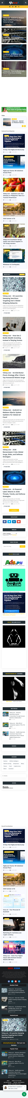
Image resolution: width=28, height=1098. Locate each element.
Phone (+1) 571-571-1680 (16, 1080)
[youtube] (16, 6)
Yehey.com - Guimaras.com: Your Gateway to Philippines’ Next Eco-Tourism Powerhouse (14, 195)
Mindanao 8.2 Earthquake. (11, 264)
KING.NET (9, 622)
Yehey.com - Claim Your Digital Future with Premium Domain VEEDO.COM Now (12, 957)
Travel (10, 766)
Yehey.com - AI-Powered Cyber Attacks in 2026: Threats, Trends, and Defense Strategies (13, 55)
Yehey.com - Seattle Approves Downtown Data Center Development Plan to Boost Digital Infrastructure (17, 734)
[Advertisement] (14, 93)
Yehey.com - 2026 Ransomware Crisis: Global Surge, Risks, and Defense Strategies (12, 38)
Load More (14, 510)
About (8, 1080)
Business (5, 761)
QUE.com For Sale (7, 1082)
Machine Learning (7, 763)
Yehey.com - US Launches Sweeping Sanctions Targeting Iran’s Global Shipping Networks (13, 299)
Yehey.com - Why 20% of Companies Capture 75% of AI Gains (17, 725)
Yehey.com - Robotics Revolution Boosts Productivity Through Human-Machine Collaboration (17, 715)
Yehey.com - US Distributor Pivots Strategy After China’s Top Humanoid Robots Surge (14, 375)
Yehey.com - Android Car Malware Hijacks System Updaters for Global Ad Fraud (13, 20)
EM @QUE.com (7, 310)
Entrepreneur (16, 763)
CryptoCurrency (17, 766)
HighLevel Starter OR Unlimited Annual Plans (13, 171)
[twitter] (13, 6)
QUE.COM (11, 554)
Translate (14, 535)
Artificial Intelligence (13, 761)
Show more (22, 274)
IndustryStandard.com (10, 673)
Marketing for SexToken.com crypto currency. (12, 934)
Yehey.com (5, 293)
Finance (5, 766)
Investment (11, 768)
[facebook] (10, 6)
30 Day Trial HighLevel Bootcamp (13, 150)
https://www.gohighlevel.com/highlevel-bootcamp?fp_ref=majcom (14, 614)
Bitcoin (5, 768)
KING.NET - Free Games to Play (14, 1084)
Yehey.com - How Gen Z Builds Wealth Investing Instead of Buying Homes (12, 338)
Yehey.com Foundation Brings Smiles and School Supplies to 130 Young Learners (13, 241)
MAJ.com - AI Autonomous (19, 1082)
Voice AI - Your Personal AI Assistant (11, 911)
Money (22, 763)
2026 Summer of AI (9, 218)
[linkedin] (18, 6)
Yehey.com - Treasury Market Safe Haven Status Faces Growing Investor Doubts (13, 72)
